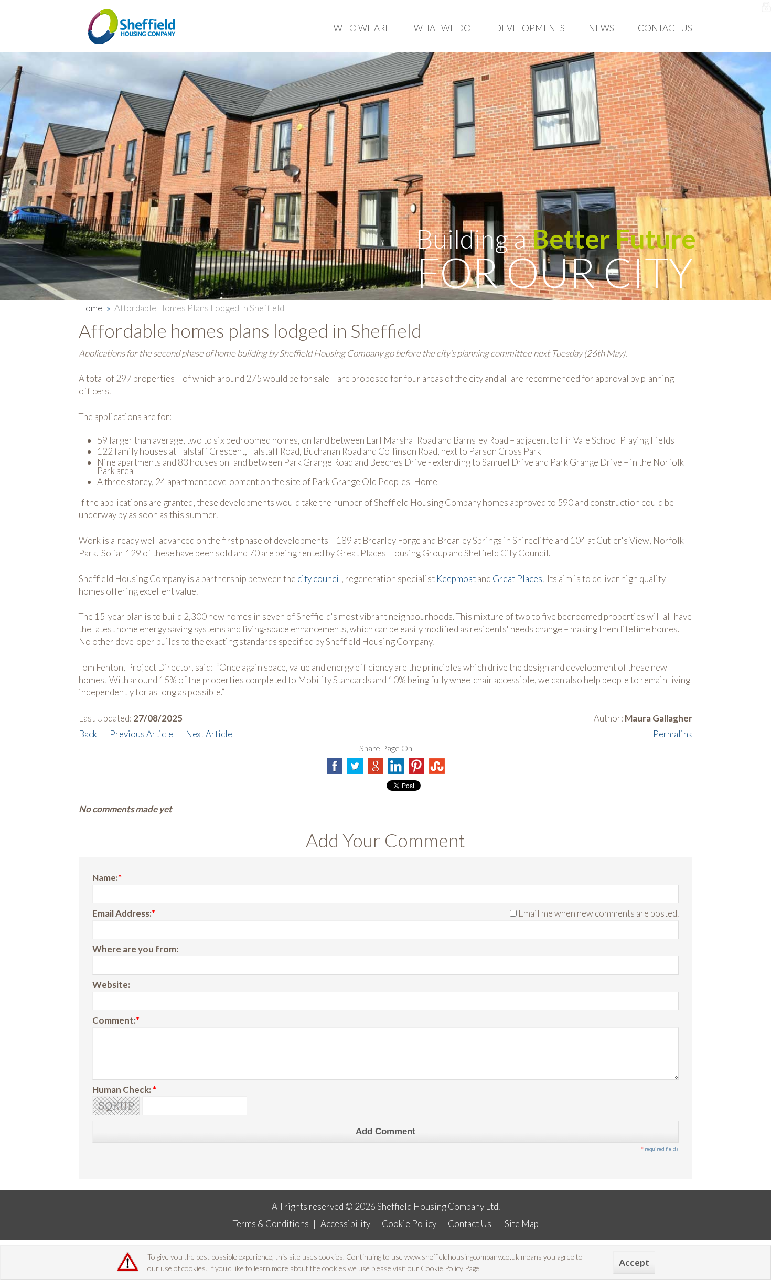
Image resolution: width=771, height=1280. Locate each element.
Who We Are (362, 28)
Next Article (209, 733)
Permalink (672, 733)
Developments (530, 28)
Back (88, 733)
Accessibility (345, 1223)
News (601, 28)
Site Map (522, 1223)
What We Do (442, 28)
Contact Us (665, 28)
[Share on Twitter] (355, 766)
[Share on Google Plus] (375, 766)
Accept (634, 1262)
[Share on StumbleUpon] (437, 766)
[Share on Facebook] (334, 766)
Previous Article (141, 733)
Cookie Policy (409, 1223)
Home (90, 308)
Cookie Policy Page (450, 1268)
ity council (321, 578)
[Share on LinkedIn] (396, 766)
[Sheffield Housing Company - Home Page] (133, 26)
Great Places (517, 578)
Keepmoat (456, 578)
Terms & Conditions (271, 1223)
